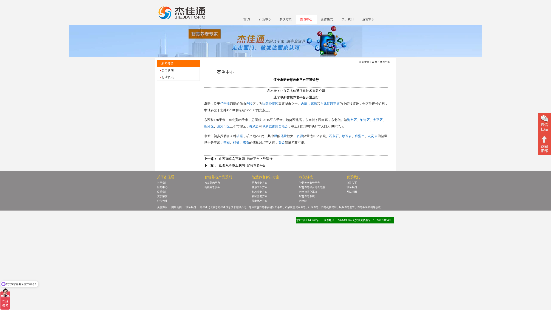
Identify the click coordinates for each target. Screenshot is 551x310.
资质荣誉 (162, 196)
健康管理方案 (259, 187)
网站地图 (352, 191)
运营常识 (368, 19)
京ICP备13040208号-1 (308, 220)
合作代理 (162, 200)
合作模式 (327, 19)
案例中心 (306, 19)
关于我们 (348, 19)
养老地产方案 (259, 200)
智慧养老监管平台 (309, 182)
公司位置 (352, 182)
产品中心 (265, 19)
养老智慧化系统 (308, 191)
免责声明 (162, 207)
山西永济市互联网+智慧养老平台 (242, 165)
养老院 (303, 200)
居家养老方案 (259, 182)
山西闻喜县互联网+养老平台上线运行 (245, 159)
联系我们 (162, 191)
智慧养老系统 (307, 196)
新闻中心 (162, 187)
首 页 (246, 19)
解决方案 (286, 19)
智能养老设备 (212, 187)
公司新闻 (168, 70)
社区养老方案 (259, 196)
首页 (374, 62)
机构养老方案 (259, 191)
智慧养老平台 (212, 182)
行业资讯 (168, 77)
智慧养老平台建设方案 (312, 187)
